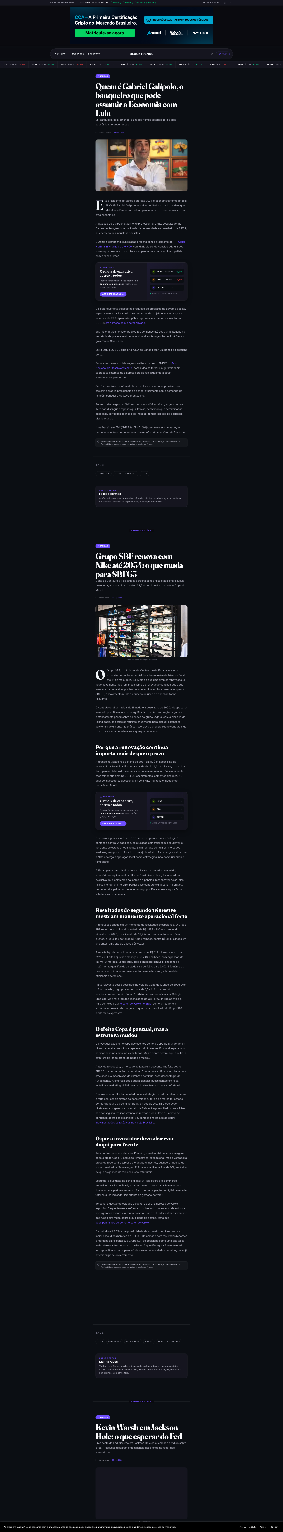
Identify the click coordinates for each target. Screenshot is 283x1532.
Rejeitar (274, 1527)
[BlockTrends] (141, 54)
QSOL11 (139, 3)
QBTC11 (116, 3)
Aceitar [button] (263, 1527)
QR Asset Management (63, 2)
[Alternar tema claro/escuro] (212, 54)
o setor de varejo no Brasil (136, 1003)
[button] (225, 3)
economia (103, 474)
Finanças (103, 76)
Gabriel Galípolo (125, 474)
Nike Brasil (133, 1342)
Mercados (78, 54)
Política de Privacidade (246, 1527)
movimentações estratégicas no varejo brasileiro (125, 1122)
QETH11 (128, 3)
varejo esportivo (169, 1342)
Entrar (223, 54)
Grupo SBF (114, 1342)
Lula (144, 474)
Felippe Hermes (105, 132)
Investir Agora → (212, 2)
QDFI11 (151, 3)
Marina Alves (104, 598)
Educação (94, 54)
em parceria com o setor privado (125, 322)
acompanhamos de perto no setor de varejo (122, 1222)
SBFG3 (149, 1342)
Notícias (60, 54)
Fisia (100, 1342)
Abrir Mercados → (113, 294)
